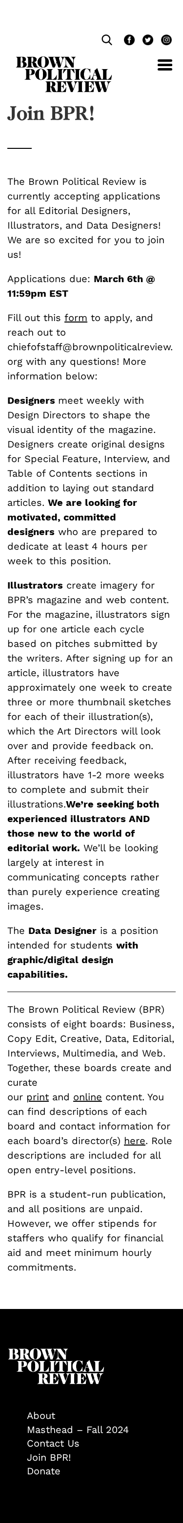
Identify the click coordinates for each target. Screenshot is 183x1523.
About (41, 1415)
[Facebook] (128, 41)
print (37, 1097)
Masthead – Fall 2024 (78, 1429)
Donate (44, 1471)
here (134, 1141)
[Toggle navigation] (157, 70)
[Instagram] (164, 41)
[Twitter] (147, 41)
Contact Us (53, 1443)
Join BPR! (49, 1457)
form (75, 317)
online (87, 1097)
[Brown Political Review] (64, 61)
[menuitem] (101, 1416)
